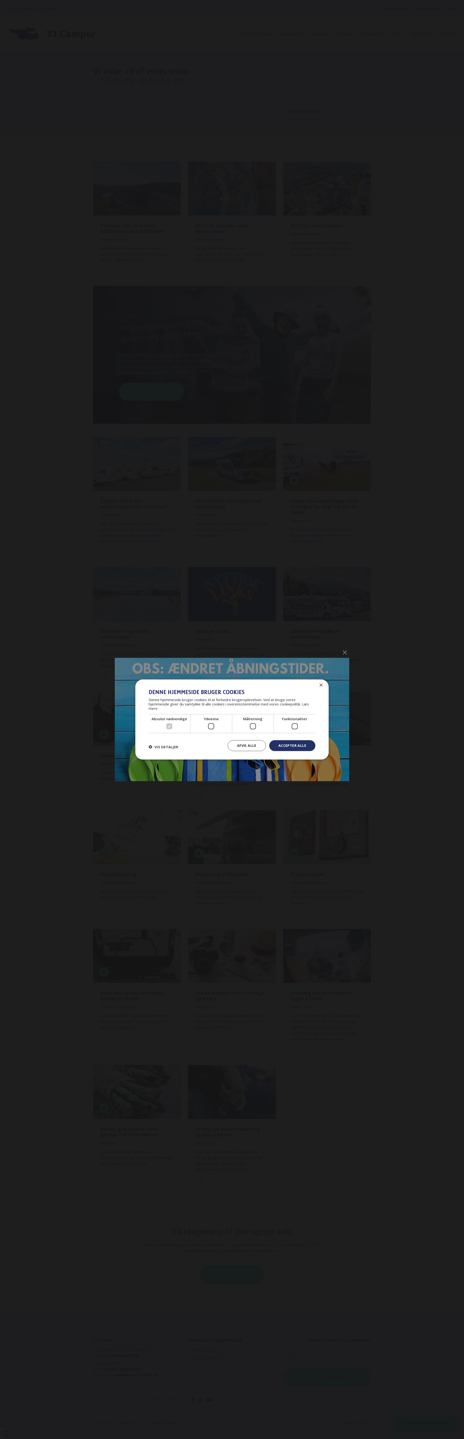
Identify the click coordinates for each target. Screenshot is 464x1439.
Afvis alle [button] (246, 745)
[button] (163, 746)
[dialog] (232, 720)
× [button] (321, 685)
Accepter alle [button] (292, 745)
